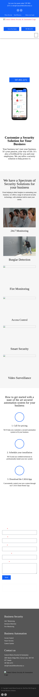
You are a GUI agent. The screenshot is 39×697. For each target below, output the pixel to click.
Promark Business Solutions (8, 690)
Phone (4, 537)
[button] (36, 35)
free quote (17, 3)
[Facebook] (18, 10)
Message (5, 562)
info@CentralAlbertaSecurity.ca (22, 6)
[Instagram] (21, 10)
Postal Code (6, 553)
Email (4, 545)
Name (4, 529)
